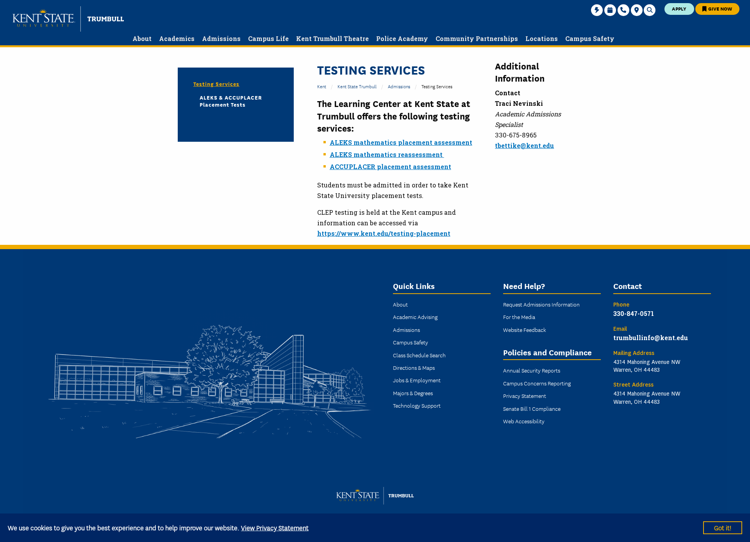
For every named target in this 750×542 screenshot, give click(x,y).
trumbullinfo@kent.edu (650, 337)
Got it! (722, 527)
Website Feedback (524, 329)
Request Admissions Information (541, 304)
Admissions (399, 86)
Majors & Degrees (413, 393)
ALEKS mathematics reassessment (387, 154)
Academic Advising (415, 316)
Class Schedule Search (419, 355)
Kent (321, 86)
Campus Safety (410, 342)
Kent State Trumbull (357, 86)
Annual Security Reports (531, 370)
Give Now (719, 8)
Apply (679, 8)
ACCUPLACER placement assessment (390, 166)
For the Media (519, 316)
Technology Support (417, 405)
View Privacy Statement (275, 527)
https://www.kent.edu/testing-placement (383, 233)
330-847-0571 (633, 313)
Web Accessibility (524, 421)
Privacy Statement (524, 395)
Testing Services (216, 83)
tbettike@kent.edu (524, 145)
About (400, 304)
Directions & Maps (414, 367)
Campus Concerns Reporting (537, 383)
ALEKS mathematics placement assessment (401, 142)
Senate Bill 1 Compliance (532, 408)
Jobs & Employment (417, 380)
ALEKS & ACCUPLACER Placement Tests (231, 101)
